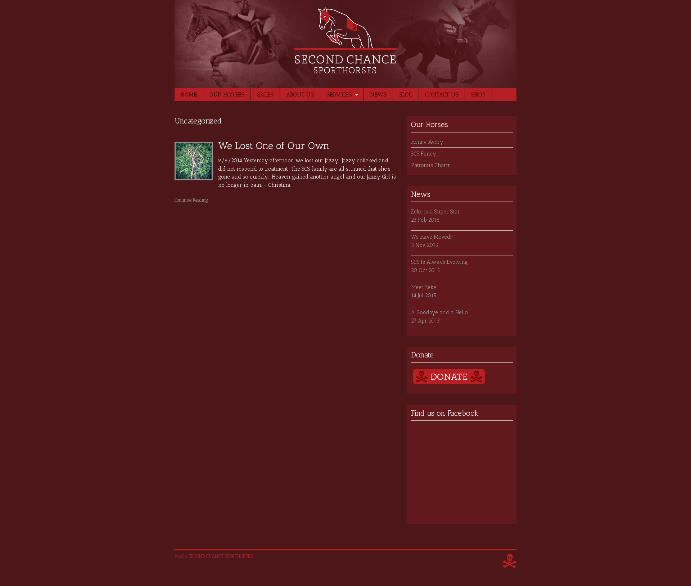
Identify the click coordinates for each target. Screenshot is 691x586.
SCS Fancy (423, 153)
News (378, 94)
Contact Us (442, 94)
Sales (265, 94)
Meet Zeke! (424, 287)
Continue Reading (191, 200)
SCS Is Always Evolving (439, 262)
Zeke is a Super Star (435, 211)
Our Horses (226, 94)
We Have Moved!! (432, 237)
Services (339, 94)
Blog (405, 94)
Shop (478, 94)
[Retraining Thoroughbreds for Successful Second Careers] (345, 70)
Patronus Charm (431, 165)
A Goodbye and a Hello (439, 312)
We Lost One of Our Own (274, 146)
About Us (300, 94)
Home (189, 94)
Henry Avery (427, 142)
